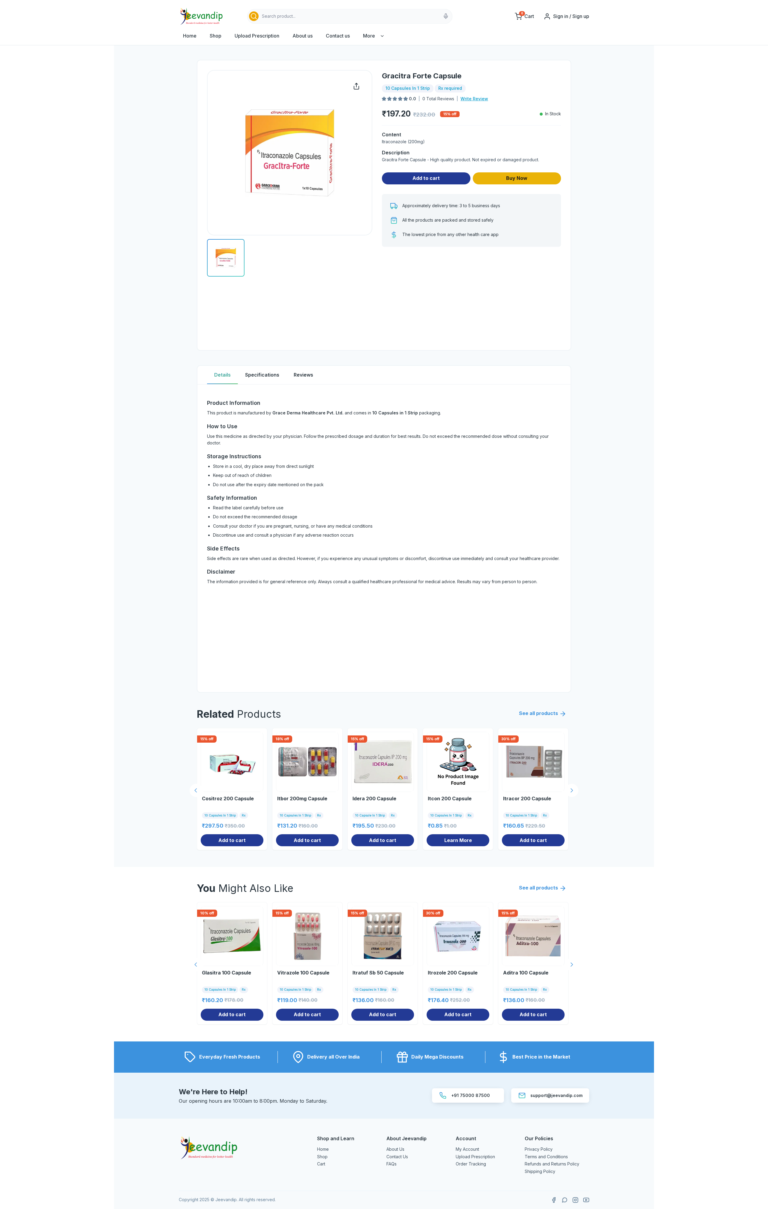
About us (302, 36)
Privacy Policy (539, 1149)
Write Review (474, 98)
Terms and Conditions (546, 1156)
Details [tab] (222, 375)
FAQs (391, 1163)
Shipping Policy (540, 1171)
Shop (215, 36)
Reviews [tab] (303, 375)
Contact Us (397, 1156)
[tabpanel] (384, 538)
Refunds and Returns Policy (552, 1163)
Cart (321, 1163)
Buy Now (516, 178)
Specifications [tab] (262, 375)
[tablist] (384, 375)
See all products (538, 713)
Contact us (338, 36)
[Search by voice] (446, 16)
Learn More (458, 840)
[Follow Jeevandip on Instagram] (575, 1200)
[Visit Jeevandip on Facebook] (554, 1200)
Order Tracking (471, 1163)
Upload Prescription (257, 36)
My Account (467, 1149)
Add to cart (426, 178)
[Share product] (356, 86)
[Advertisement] (471, 298)
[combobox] (349, 16)
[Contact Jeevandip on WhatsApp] (565, 1200)
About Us (395, 1149)
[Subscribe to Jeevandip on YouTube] (586, 1200)
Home (189, 36)
